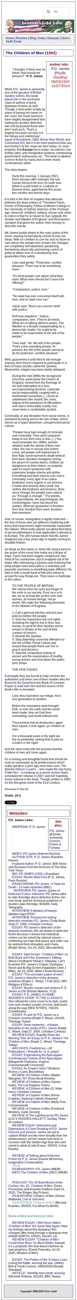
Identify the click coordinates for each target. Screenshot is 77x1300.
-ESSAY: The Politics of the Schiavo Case (39, 1259)
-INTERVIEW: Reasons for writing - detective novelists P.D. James (33, 919)
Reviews (21, 38)
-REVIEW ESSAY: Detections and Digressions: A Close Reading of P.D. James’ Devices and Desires (38, 1129)
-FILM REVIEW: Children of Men (32, 1195)
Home (10, 38)
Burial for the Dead (17, 682)
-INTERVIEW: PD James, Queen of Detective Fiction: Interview (34, 892)
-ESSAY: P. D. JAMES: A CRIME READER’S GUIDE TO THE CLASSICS (35, 996)
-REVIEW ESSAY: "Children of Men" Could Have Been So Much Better (34, 1241)
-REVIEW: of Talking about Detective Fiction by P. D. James (34, 1157)
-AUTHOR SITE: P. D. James (30, 857)
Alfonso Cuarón (25, 769)
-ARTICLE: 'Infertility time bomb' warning (38, 1273)
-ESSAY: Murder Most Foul (29, 877)
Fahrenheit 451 (15, 142)
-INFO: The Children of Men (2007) (34, 1172)
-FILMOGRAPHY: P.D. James (30, 1169)
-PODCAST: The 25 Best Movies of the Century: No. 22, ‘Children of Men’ (35, 1184)
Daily (41, 38)
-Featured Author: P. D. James (31, 863)
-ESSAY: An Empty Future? (29, 1068)
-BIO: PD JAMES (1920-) (27, 873)
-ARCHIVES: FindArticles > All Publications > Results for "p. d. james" (34, 1050)
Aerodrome (23, 139)
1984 (35, 139)
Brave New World (52, 139)
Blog (33, 38)
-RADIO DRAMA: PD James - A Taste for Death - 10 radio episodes (36, 885)
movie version (51, 772)
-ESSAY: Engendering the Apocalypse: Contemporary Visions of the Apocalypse (35, 1056)
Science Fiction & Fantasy (55, 844)
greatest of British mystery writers (23, 94)
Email (17, 41)
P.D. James (60, 69)
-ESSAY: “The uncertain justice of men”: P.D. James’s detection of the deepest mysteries (36, 978)
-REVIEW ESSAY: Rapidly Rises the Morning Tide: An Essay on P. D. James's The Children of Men (38, 1038)
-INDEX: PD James (24, 853)
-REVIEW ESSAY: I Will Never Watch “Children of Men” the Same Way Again (34, 1224)
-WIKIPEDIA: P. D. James (28, 826)
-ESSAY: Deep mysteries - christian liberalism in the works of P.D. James (33, 1026)
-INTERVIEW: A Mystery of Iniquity (34, 910)
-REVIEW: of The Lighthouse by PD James (39, 1115)
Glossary (53, 38)
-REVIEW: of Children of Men (30, 1075)
